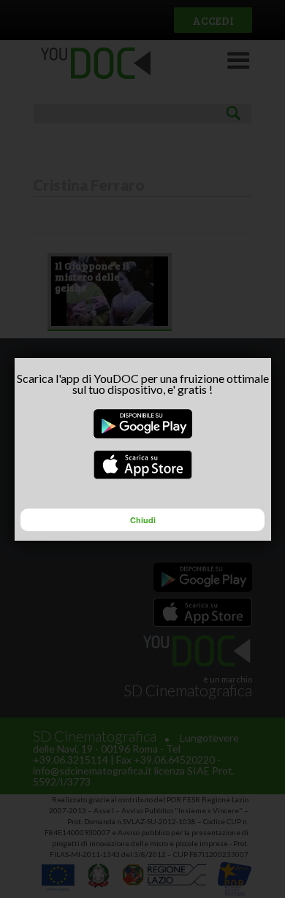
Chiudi (143, 519)
